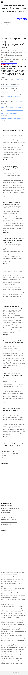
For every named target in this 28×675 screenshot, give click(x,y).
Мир (4, 414)
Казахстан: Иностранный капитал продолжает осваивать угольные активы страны (12, 636)
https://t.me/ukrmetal (19, 79)
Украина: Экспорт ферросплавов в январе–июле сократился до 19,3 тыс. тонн (12, 625)
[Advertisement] (14, 483)
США (4, 377)
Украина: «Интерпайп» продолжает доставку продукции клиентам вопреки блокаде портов (12, 659)
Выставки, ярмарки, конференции (10, 457)
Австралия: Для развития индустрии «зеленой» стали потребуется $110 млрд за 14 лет (13, 589)
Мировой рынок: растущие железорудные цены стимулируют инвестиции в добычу (14, 410)
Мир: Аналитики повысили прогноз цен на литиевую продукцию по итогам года (13, 603)
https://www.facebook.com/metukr (9, 86)
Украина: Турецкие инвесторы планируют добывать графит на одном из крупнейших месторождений (13, 621)
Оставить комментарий (8, 136)
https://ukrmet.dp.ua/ (19, 101)
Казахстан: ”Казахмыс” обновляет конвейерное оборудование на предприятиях (12, 655)
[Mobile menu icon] (2, 2)
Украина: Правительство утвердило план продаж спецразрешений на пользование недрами (12, 610)
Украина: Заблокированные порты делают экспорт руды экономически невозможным (13, 596)
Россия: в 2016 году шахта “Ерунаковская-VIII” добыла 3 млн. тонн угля (13, 167)
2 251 (13, 443)
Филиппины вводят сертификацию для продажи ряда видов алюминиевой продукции (13, 644)
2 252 (18, 443)
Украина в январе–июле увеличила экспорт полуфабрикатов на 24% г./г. (11, 652)
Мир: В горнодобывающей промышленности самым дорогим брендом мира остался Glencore (13, 600)
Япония (4, 310)
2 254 (6, 445)
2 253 (22, 443)
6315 (18, 445)
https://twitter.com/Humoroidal (12, 96)
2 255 (11, 445)
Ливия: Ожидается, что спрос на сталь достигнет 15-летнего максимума (13, 576)
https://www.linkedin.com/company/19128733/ (12, 107)
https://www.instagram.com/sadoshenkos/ (11, 118)
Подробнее (5, 159)
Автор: (10, 135)
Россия (4, 171)
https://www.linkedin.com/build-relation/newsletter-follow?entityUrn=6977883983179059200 (12, 111)
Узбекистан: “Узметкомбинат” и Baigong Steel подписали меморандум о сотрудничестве (11, 618)
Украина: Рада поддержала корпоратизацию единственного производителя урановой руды (12, 607)
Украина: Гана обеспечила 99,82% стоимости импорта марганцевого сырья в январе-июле (11, 662)
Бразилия (5, 344)
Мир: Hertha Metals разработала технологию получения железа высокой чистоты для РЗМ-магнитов (12, 585)
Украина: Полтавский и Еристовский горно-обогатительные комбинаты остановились (11, 628)
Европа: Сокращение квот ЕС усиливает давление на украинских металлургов (13, 632)
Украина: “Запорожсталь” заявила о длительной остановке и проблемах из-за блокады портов (12, 580)
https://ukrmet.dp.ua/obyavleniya (9, 63)
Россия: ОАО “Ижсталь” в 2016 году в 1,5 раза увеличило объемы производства (14, 240)
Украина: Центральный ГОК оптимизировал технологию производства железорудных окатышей (13, 614)
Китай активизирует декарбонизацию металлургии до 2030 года (13, 592)
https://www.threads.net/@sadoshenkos (11, 123)
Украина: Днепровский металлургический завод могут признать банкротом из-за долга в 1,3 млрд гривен (13, 648)
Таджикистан (6, 134)
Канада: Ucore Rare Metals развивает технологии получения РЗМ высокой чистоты (12, 573)
